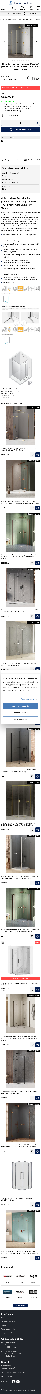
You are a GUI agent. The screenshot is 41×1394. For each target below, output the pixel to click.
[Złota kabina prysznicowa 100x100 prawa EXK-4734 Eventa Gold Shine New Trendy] (20, 41)
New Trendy (13, 79)
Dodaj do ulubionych (11, 160)
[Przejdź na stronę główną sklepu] (20, 3)
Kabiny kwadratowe (25, 19)
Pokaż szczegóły (27, 699)
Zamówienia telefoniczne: (20, 14)
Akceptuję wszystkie (20, 706)
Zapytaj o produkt (34, 160)
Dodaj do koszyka (22, 129)
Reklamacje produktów (9, 1329)
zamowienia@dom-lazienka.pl (15, 1373)
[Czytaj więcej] (20, 1305)
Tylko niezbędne (20, 719)
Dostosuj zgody (19, 713)
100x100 (37, 19)
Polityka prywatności (8, 1333)
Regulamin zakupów (8, 1321)
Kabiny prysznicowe (9, 19)
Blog (2, 1318)
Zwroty (3, 1325)
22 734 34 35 (9, 1376)
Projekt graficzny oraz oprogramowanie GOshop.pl (18, 1390)
